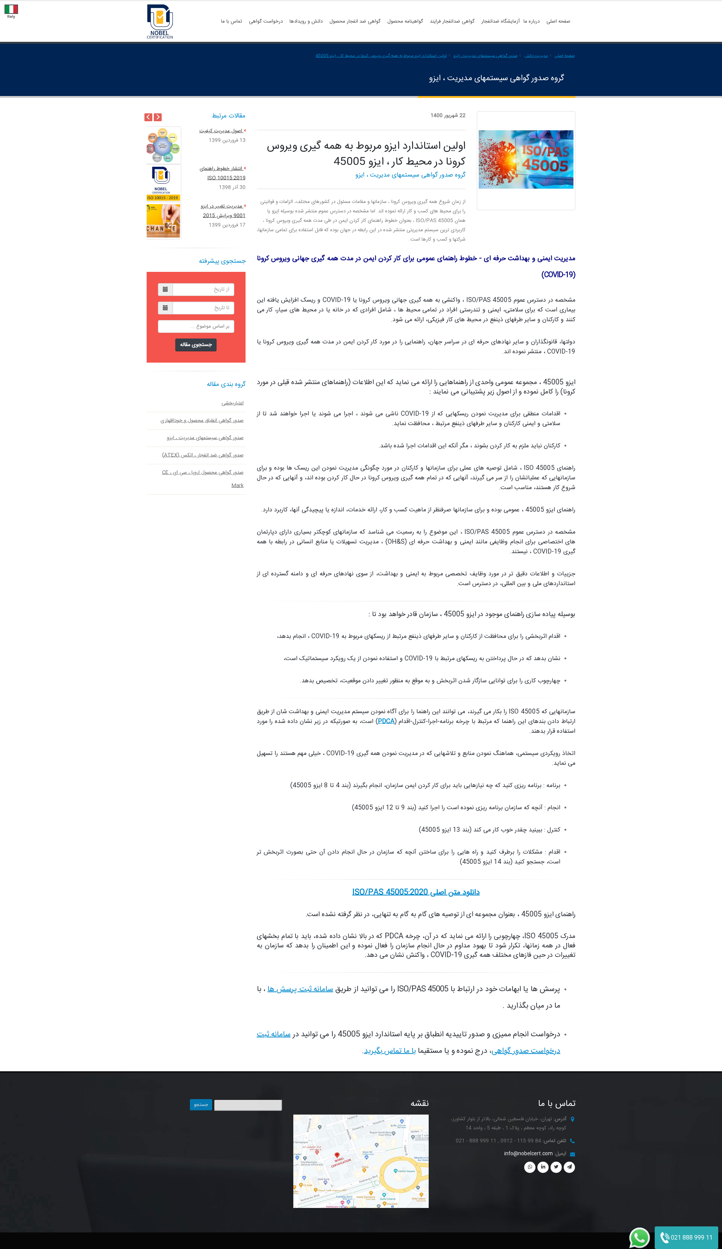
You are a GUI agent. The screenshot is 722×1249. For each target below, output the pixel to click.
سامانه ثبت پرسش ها (300, 989)
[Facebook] (569, 1167)
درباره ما (531, 21)
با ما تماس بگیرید (390, 1051)
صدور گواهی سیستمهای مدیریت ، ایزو (485, 55)
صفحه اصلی (558, 21)
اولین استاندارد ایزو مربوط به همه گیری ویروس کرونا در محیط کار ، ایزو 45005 (381, 55)
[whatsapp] (529, 1167)
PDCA (386, 722)
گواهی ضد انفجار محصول (355, 21)
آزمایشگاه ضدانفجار (500, 21)
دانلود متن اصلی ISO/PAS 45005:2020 (416, 892)
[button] (154, 183)
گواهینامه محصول (405, 21)
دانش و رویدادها (306, 21)
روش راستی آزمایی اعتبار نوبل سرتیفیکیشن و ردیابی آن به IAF (220, 207)
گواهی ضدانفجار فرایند (452, 21)
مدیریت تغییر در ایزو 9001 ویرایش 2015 (223, 165)
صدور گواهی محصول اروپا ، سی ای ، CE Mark (203, 479)
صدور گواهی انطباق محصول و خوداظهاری (202, 420)
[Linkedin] (543, 1167)
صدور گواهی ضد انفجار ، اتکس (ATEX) (203, 455)
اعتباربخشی (232, 403)
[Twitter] (556, 1167)
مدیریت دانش (536, 55)
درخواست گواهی (266, 21)
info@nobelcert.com (528, 1154)
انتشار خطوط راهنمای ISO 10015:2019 (223, 127)
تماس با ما (231, 21)
